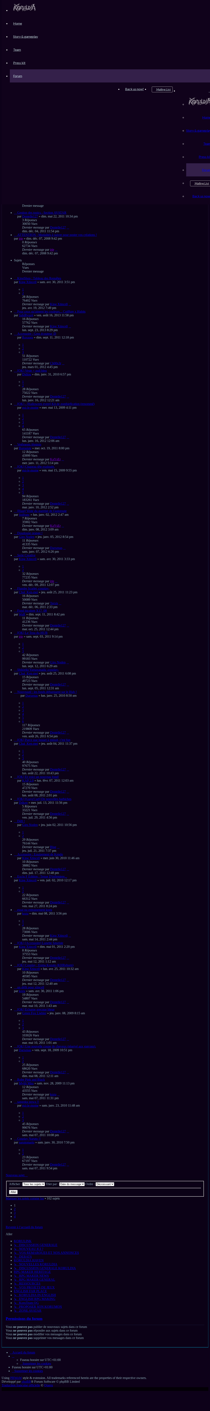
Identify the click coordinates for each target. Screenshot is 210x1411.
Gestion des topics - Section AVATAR (41, 212)
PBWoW (16, 1378)
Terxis (54, 603)
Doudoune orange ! (29, 533)
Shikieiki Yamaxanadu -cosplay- (38, 669)
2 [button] (15, 1209)
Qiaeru (48, 1385)
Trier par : (52, 1184)
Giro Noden (26, 537)
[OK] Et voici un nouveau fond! (38, 777)
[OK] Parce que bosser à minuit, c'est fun (43, 740)
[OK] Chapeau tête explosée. (36, 466)
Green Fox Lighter (34, 1013)
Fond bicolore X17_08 (32, 610)
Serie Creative (26, 555)
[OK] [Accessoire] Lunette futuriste (40, 943)
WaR (22, 614)
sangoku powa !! (28, 1101)
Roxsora (27, 337)
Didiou (26, 374)
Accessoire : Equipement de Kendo (40, 854)
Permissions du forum (24, 1318)
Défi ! (21, 821)
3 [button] (15, 1212)
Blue (53, 847)
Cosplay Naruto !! (29, 1138)
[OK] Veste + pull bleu (32, 370)
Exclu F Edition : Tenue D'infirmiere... (42, 876)
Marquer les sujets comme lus (25, 1198)
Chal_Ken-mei (28, 592)
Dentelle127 (30, 216)
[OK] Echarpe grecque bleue (36, 1009)
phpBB (26, 1381)
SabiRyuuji (26, 315)
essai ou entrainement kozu (34, 909)
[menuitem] (24, 10)
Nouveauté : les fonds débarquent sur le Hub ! (47, 692)
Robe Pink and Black (31, 1079)
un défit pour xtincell (30, 987)
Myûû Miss (26, 1083)
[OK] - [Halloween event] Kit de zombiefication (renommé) (56, 404)
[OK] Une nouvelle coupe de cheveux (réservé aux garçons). (56, 1046)
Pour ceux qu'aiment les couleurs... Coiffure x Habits (51, 311)
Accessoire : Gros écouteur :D (36, 333)
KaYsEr (55, 459)
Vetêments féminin (29, 444)
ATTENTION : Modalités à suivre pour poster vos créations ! (57, 235)
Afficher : (15, 1184)
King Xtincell (28, 282)
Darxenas (56, 548)
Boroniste (25, 448)
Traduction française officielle (21, 1385)
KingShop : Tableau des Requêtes (39, 278)
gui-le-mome (30, 407)
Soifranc (24, 514)
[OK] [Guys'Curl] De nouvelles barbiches (44, 799)
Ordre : (91, 1184)
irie (21, 238)
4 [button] (15, 1216)
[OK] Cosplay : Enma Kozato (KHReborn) (45, 965)
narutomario (26, 1142)
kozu (25, 913)
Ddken (23, 802)
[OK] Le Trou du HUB (32, 633)
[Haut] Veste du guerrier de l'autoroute (42, 511)
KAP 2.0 (28, 780)
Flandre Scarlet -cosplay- (33, 588)
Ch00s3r (55, 363)
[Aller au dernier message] (68, 227)
